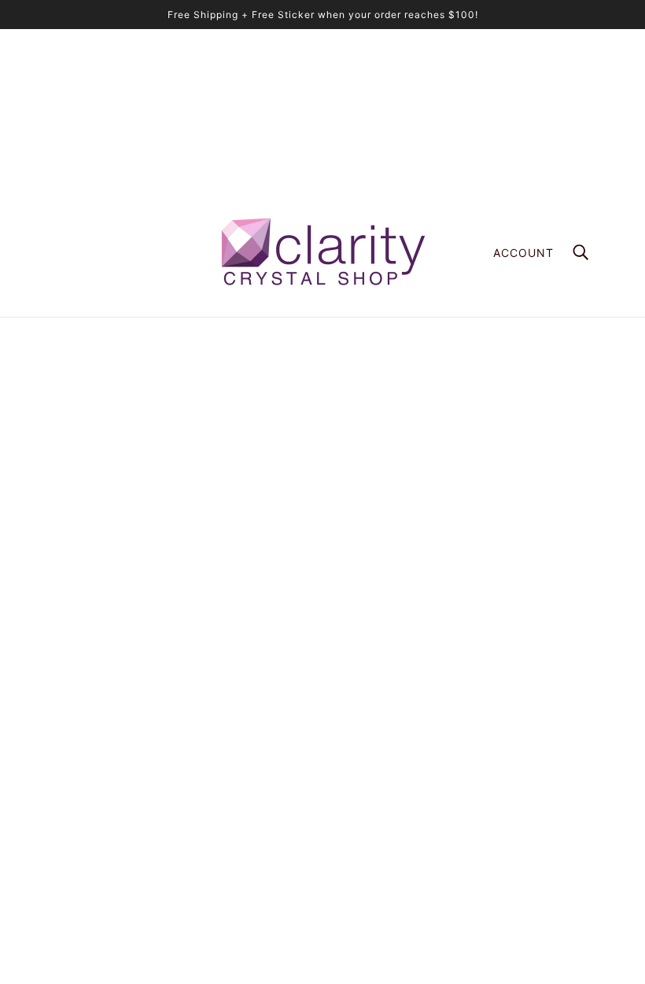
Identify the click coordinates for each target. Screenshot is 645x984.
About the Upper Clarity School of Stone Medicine (465, 698)
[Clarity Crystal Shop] (322, 252)
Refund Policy (372, 781)
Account (523, 252)
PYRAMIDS (365, 714)
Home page (283, 496)
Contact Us (366, 847)
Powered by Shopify (322, 928)
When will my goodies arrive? (411, 731)
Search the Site (376, 748)
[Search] (580, 252)
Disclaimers (366, 814)
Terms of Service (380, 797)
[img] (56, 806)
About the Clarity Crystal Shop (415, 681)
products (445, 496)
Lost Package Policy (389, 764)
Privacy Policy (373, 830)
